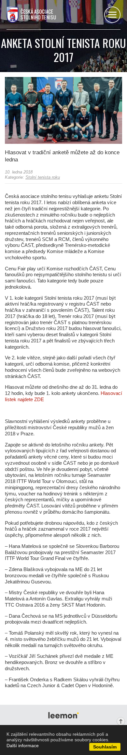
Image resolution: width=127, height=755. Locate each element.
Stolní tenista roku (42, 177)
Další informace (23, 745)
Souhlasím (105, 746)
